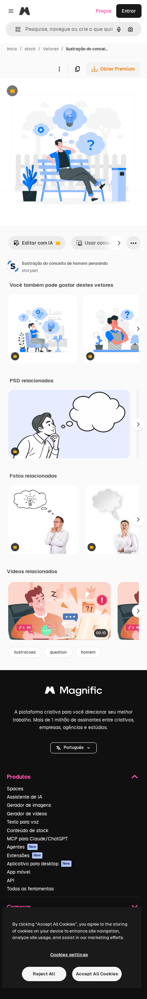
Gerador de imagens (29, 805)
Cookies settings (69, 955)
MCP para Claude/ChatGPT (37, 839)
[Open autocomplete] (15, 29)
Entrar (129, 11)
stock (30, 49)
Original (43, 91)
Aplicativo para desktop (38, 864)
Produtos (18, 776)
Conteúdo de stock (28, 830)
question (58, 652)
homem (88, 652)
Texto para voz (23, 822)
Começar (19, 906)
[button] (73, 747)
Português (73, 747)
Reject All (44, 974)
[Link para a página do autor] (13, 267)
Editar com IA (33, 245)
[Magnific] (73, 692)
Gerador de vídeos (27, 814)
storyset (30, 270)
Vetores (50, 49)
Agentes (21, 847)
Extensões (24, 855)
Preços (103, 11)
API (10, 880)
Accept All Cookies (97, 974)
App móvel (18, 872)
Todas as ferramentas (30, 889)
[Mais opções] (59, 69)
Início (12, 49)
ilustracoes (25, 652)
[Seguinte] (119, 243)
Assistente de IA (24, 797)
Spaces (15, 789)
